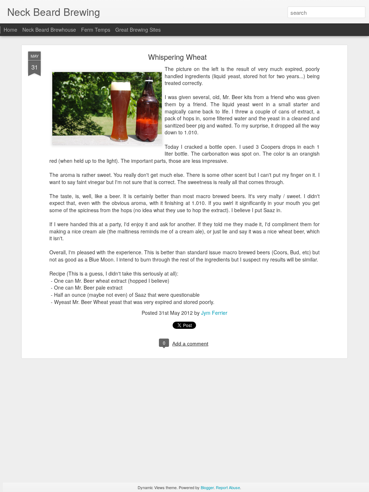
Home (10, 29)
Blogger (207, 487)
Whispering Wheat (177, 57)
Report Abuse (228, 487)
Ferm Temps (95, 29)
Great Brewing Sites (138, 29)
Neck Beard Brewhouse (49, 29)
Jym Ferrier (214, 312)
